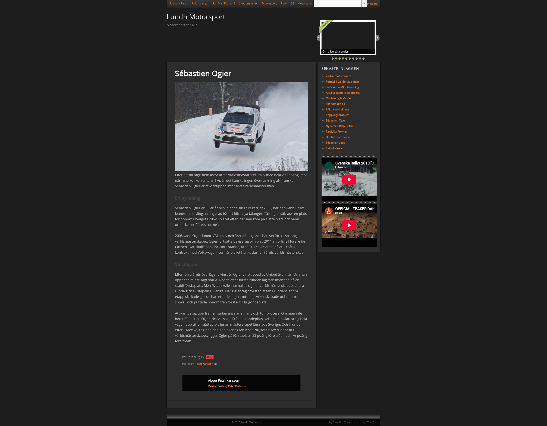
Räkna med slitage (337, 109)
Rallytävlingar (200, 3)
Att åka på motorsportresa (343, 93)
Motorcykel (305, 3)
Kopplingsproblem (337, 115)
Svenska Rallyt (178, 3)
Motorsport (269, 3)
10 (363, 58)
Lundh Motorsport (196, 16)
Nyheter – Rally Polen (339, 126)
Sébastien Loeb (335, 143)
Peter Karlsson (204, 364)
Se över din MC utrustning (342, 87)
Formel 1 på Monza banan (342, 81)
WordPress (372, 422)
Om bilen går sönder (339, 98)
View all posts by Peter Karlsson (228, 386)
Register (373, 3)
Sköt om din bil (248, 3)
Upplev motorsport (338, 137)
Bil (292, 3)
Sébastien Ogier (336, 120)
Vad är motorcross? (338, 76)
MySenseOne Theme (340, 422)
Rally (284, 3)
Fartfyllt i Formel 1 (223, 3)
